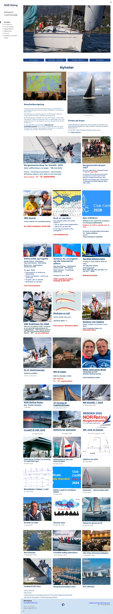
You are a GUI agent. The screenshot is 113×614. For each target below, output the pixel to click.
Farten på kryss (29, 590)
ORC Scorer (28, 592)
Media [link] (6, 38)
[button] (111, 2)
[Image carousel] (67, 29)
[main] (67, 67)
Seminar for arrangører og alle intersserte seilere (40, 597)
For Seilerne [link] (8, 24)
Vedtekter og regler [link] (10, 35)
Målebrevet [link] (8, 31)
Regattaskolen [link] (9, 29)
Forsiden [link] (7, 22)
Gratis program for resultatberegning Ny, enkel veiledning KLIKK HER (48, 595)
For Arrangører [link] (9, 26)
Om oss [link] (6, 33)
